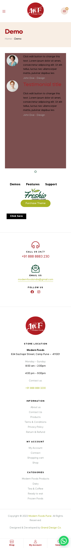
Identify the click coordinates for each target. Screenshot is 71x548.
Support (51, 184)
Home (8, 39)
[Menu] (6, 11)
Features (32, 184)
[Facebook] (32, 292)
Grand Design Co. (51, 528)
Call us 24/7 (35, 252)
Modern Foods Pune (40, 516)
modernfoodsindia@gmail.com (35, 279)
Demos (15, 184)
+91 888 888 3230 (35, 388)
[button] (16, 216)
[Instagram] (38, 292)
